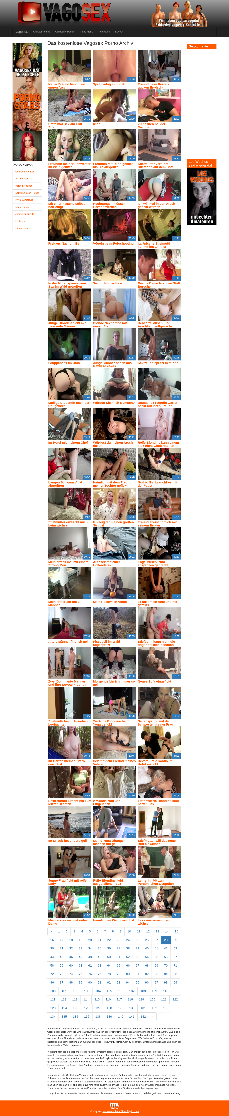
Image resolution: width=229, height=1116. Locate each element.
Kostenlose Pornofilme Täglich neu (121, 1111)
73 (61, 974)
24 (128, 940)
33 (80, 948)
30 (52, 948)
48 (90, 957)
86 (52, 982)
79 (118, 974)
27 (156, 940)
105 (109, 991)
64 (109, 965)
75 (80, 974)
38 (128, 948)
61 (80, 965)
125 (75, 1008)
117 (119, 999)
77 (99, 974)
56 (166, 957)
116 (108, 999)
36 (109, 948)
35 (99, 948)
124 (64, 1008)
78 (109, 974)
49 (99, 957)
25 (137, 940)
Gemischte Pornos (65, 31)
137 (86, 1016)
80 (128, 974)
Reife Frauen (22, 207)
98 (166, 982)
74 (71, 974)
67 (137, 965)
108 (143, 991)
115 (97, 999)
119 (141, 999)
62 (90, 965)
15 (176, 931)
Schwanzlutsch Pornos (27, 193)
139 (109, 1016)
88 (71, 982)
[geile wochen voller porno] (201, 196)
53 (137, 957)
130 (132, 1008)
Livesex (119, 31)
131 (143, 1008)
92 (109, 982)
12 (148, 931)
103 (86, 991)
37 (118, 948)
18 (71, 940)
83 (156, 974)
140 (120, 1016)
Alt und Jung (21, 178)
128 (109, 1008)
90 (90, 982)
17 (61, 940)
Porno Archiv (86, 31)
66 (128, 965)
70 (166, 965)
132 (154, 1008)
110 (165, 991)
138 (98, 1016)
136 (75, 1016)
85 (175, 974)
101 (64, 991)
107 (132, 991)
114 (86, 999)
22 (109, 940)
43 (175, 948)
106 (120, 991)
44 (52, 957)
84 (166, 974)
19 (80, 940)
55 (156, 957)
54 (147, 957)
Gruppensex (21, 228)
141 (132, 1016)
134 (53, 1016)
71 (175, 965)
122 (175, 999)
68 (147, 965)
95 (137, 982)
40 (147, 948)
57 (175, 957)
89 (80, 982)
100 (53, 991)
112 (63, 999)
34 (90, 948)
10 (129, 931)
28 (166, 940)
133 (165, 1008)
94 (128, 982)
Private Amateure (24, 200)
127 (98, 1008)
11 (138, 931)
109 (154, 991)
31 (61, 948)
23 (118, 940)
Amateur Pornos (41, 31)
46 (71, 957)
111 (52, 999)
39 (137, 948)
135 (64, 1016)
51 (118, 957)
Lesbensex (21, 221)
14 (167, 931)
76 (90, 974)
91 (99, 982)
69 (156, 965)
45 (61, 957)
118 (130, 999)
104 (98, 991)
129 (120, 1008)
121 (164, 999)
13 (157, 931)
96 (147, 982)
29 (175, 940)
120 (152, 999)
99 (175, 982)
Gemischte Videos (25, 171)
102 (75, 991)
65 (118, 965)
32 (71, 948)
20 (90, 940)
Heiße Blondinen (23, 185)
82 (147, 974)
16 (52, 940)
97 (156, 982)
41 (156, 948)
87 (61, 982)
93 (118, 982)
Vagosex (21, 32)
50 (109, 957)
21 (99, 940)
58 (52, 965)
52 (128, 957)
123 (53, 1008)
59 (61, 965)
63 (99, 965)
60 (71, 965)
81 (137, 974)
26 (147, 940)
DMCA (114, 1108)
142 (143, 1016)
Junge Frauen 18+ (24, 214)
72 (52, 974)
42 (166, 948)
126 (86, 1008)
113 (74, 999)
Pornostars (104, 31)
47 (80, 957)
